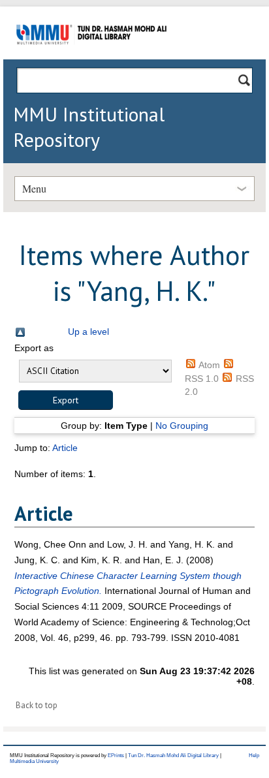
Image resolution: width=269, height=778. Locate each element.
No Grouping (181, 425)
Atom (209, 365)
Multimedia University (34, 761)
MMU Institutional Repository (89, 126)
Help (254, 755)
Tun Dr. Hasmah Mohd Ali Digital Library (173, 755)
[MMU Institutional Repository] (91, 57)
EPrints (116, 755)
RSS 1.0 (202, 378)
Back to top (36, 705)
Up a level (88, 331)
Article (65, 448)
